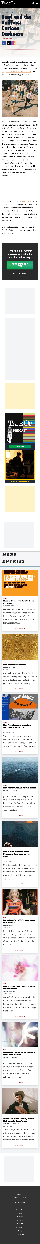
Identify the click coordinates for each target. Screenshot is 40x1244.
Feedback (20, 1220)
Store (20, 1213)
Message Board (20, 1197)
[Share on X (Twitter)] (9, 43)
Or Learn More (20, 273)
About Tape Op (20, 1203)
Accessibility (20, 1227)
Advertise (20, 1206)
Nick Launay (26, 201)
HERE (9, 233)
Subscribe (20, 1210)
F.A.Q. (20, 1231)
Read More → (20, 628)
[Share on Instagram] (13, 43)
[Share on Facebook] (4, 43)
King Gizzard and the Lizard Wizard (16, 71)
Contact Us (20, 1234)
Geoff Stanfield (8, 38)
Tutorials (20, 1194)
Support (20, 1224)
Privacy (20, 1217)
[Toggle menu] (37, 3)
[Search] (33, 3)
